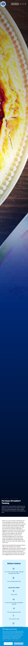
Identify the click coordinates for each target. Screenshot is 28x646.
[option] (20, 4)
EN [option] (20, 4)
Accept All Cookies (19, 643)
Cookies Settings (8, 643)
